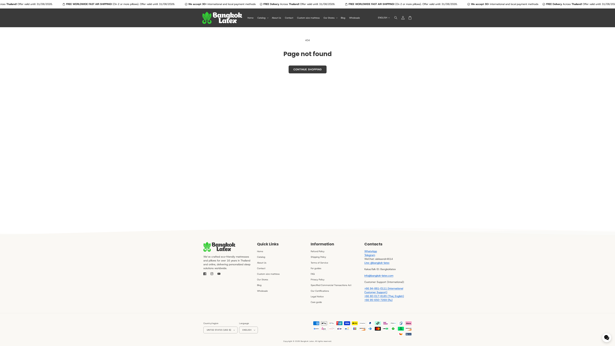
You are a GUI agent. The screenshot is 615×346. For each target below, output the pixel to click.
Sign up (307, 190)
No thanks (307, 198)
